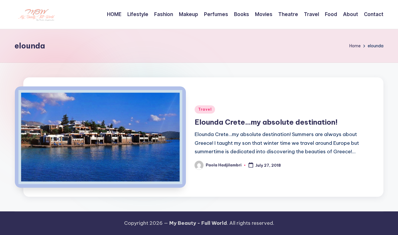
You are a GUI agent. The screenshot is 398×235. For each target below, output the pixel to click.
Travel (205, 109)
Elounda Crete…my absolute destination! (266, 122)
